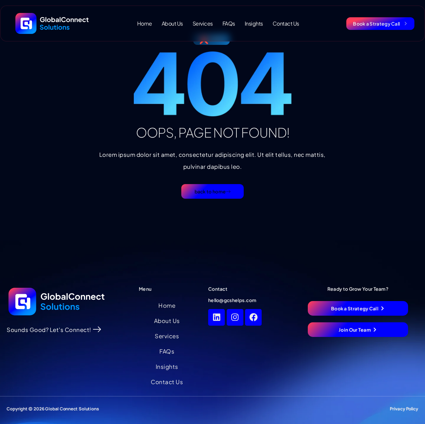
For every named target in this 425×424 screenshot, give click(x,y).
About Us (172, 23)
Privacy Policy (404, 408)
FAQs (228, 23)
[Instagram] (235, 317)
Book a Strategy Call (376, 24)
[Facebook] (253, 317)
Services (203, 23)
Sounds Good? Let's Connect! (49, 329)
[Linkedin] (216, 317)
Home (144, 23)
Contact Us (286, 23)
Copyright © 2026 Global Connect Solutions (53, 409)
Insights (254, 23)
